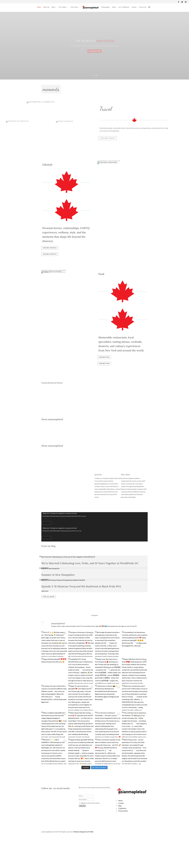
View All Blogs (48, 597)
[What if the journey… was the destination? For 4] (135, 751)
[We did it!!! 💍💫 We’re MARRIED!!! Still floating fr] (54, 751)
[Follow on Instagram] (185, 2)
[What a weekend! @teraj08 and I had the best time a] (54, 724)
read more (44, 591)
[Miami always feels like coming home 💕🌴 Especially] (81, 724)
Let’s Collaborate (123, 7)
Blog (53, 7)
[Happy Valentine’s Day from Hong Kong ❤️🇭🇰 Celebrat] (135, 671)
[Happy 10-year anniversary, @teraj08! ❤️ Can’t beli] (81, 698)
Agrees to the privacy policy (90, 803)
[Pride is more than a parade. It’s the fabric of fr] (108, 751)
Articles (134, 7)
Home (39, 7)
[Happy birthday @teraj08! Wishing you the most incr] (81, 751)
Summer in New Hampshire (58, 574)
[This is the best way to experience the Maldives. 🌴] (135, 724)
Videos (114, 7)
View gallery (94, 51)
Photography (105, 7)
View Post (46, 537)
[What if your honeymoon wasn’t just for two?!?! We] (135, 698)
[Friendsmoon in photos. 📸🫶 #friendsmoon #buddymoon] (108, 698)
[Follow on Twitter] (182, 2)
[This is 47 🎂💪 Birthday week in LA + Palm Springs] (54, 644)
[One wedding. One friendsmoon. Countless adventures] (135, 644)
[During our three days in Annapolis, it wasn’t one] (81, 644)
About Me (46, 7)
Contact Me (142, 7)
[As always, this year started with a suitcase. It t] (54, 698)
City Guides (62, 7)
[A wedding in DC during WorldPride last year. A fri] (81, 671)
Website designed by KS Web (83, 832)
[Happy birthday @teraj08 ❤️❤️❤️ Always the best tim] (54, 671)
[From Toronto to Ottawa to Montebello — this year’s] (108, 724)
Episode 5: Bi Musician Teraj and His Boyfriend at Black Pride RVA (81, 586)
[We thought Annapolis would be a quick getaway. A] (108, 644)
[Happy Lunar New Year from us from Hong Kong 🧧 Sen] (108, 671)
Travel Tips (74, 7)
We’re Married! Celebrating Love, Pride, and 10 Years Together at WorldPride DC (89, 563)
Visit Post (46, 523)
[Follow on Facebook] (178, 2)
